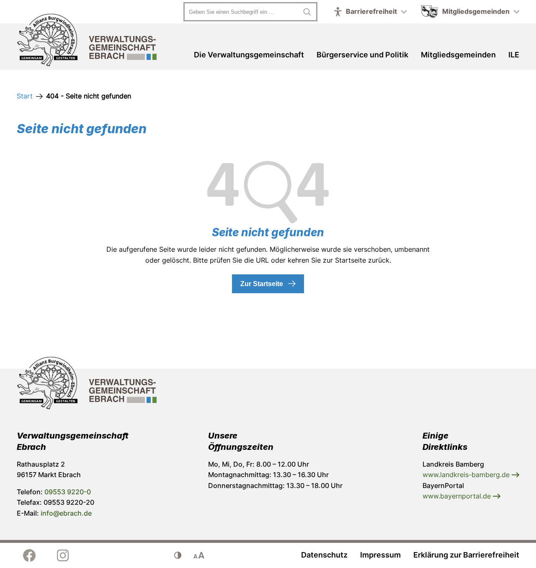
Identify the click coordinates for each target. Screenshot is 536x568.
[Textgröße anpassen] (199, 555)
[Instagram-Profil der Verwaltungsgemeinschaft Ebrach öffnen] (62, 555)
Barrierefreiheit (371, 11)
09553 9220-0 (67, 492)
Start (25, 96)
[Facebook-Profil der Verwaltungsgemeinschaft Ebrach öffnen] (29, 555)
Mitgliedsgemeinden (476, 11)
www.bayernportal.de (458, 496)
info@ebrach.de (66, 513)
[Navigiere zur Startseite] (87, 41)
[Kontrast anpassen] (178, 555)
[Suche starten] (307, 12)
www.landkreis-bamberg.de (467, 474)
